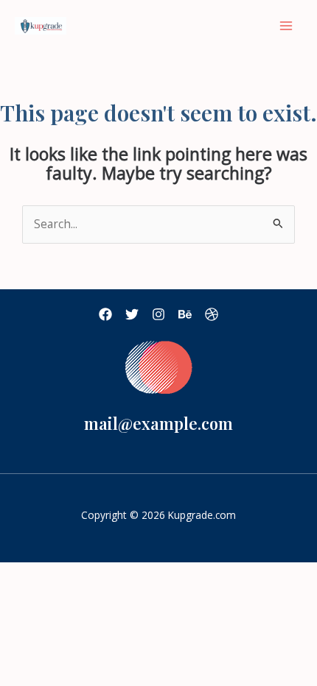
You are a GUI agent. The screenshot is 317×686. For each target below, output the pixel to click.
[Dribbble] (211, 314)
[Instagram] (158, 314)
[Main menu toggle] (286, 25)
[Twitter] (132, 314)
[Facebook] (105, 314)
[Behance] (185, 314)
